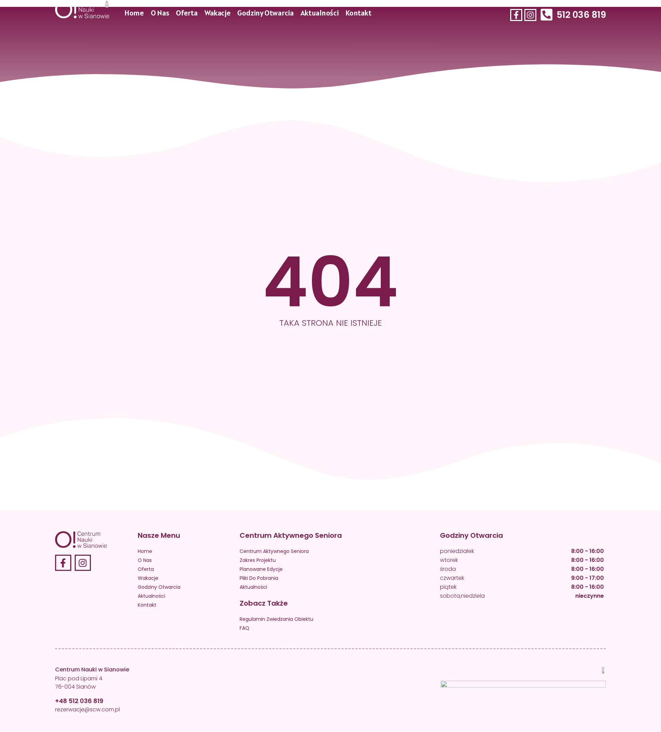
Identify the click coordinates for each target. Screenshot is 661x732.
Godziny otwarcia (265, 13)
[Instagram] (530, 15)
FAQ (244, 628)
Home (134, 13)
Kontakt (358, 13)
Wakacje (217, 13)
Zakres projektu (258, 560)
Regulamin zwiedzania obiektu (276, 619)
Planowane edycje (261, 569)
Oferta (186, 13)
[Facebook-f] (516, 15)
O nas (160, 13)
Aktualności (319, 13)
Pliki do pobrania (259, 578)
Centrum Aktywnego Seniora (274, 551)
